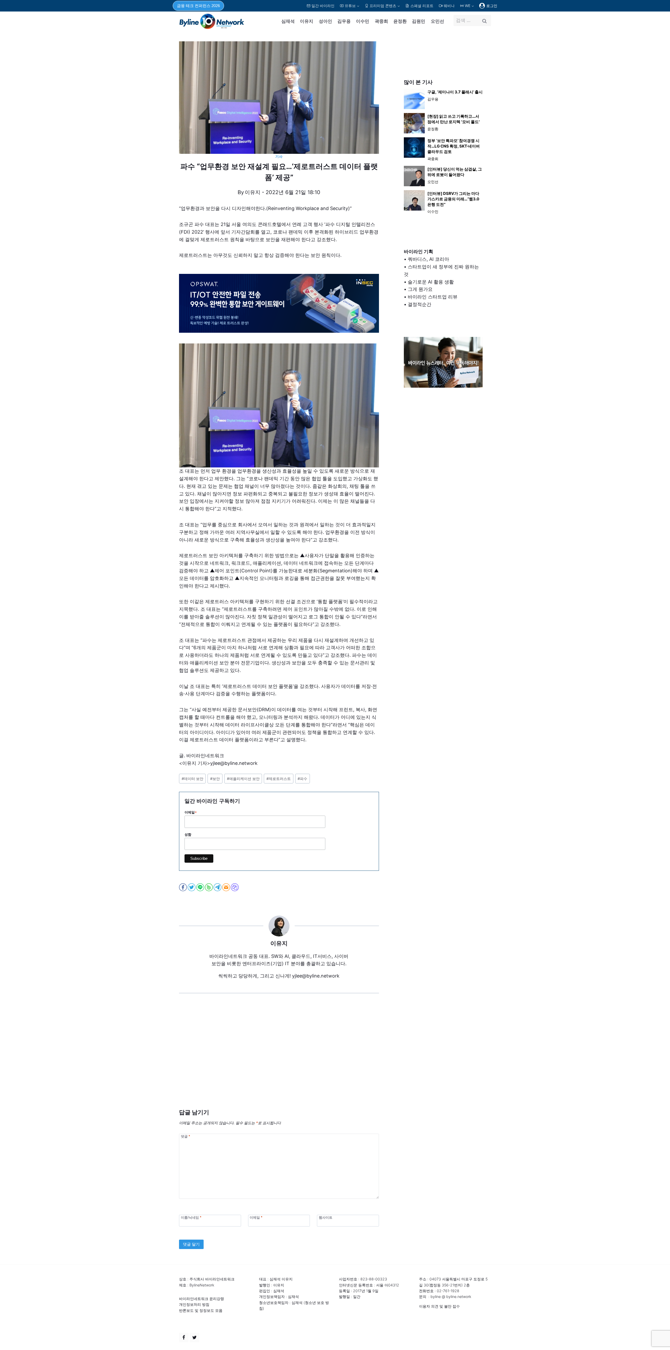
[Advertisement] (279, 1058)
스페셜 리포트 (421, 5)
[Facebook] (183, 1337)
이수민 (362, 21)
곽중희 (381, 21)
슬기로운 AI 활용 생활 (431, 282)
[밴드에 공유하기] (209, 887)
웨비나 (449, 5)
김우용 (344, 21)
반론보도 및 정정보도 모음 (200, 1310)
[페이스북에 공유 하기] (183, 887)
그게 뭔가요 (420, 289)
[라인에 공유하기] (200, 887)
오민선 (437, 21)
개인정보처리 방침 (194, 1304)
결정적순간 (419, 304)
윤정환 (400, 21)
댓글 (185, 1136)
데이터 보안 (192, 778)
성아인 (325, 21)
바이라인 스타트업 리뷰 (432, 297)
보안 (215, 778)
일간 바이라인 (322, 5)
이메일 (191, 812)
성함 (188, 835)
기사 (278, 157)
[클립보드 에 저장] (235, 887)
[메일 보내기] (226, 887)
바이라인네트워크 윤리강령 (201, 1298)
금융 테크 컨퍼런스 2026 (198, 5)
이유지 (306, 21)
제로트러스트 (278, 778)
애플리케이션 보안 (243, 778)
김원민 (418, 21)
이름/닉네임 (191, 1217)
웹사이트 (325, 1217)
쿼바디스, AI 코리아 (428, 259)
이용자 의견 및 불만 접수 (439, 1306)
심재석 (288, 21)
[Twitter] (194, 1337)
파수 (302, 778)
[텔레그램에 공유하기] (218, 887)
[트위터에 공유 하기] (192, 887)
